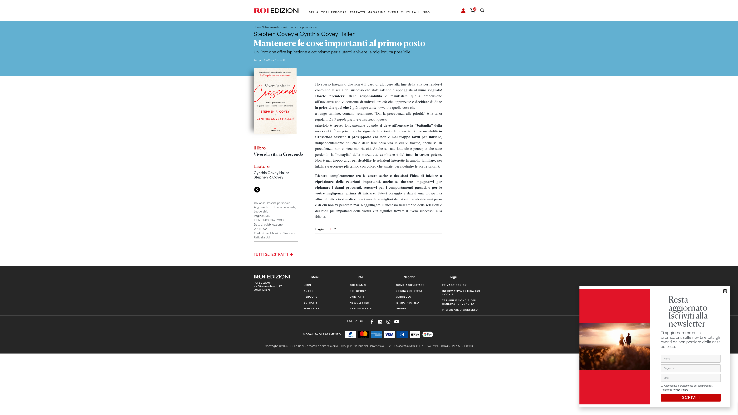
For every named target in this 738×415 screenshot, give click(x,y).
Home (257, 27)
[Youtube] (396, 322)
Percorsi (339, 12)
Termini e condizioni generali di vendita (459, 301)
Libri (310, 12)
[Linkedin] (380, 322)
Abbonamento (361, 308)
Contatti (357, 296)
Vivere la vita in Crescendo (278, 154)
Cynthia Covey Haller (271, 173)
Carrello (403, 296)
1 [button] (331, 229)
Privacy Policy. (680, 389)
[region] (378, 150)
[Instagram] (388, 322)
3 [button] (340, 229)
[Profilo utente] (463, 10)
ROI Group (358, 291)
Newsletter (359, 302)
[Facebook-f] (372, 322)
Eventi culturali (404, 12)
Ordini (401, 308)
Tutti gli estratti (271, 254)
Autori (322, 12)
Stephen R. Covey (268, 177)
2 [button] (335, 229)
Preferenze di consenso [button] (460, 310)
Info (425, 12)
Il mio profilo (407, 302)
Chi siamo (358, 285)
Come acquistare (410, 285)
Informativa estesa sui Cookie (461, 292)
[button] (725, 291)
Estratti (358, 12)
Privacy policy (454, 285)
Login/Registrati (410, 291)
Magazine (376, 12)
